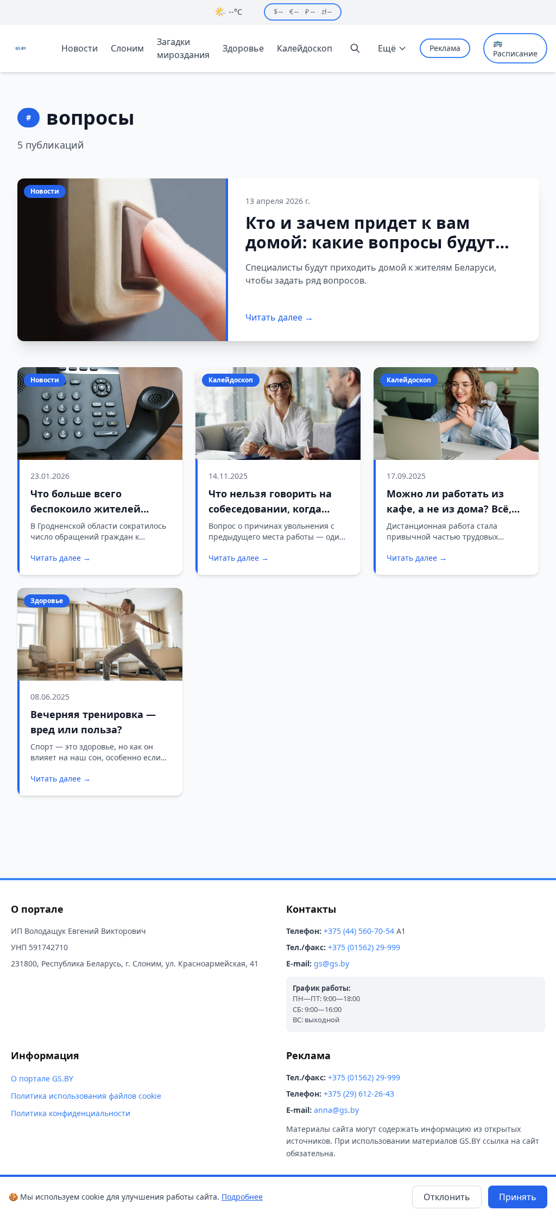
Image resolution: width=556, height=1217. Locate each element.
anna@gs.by (336, 1110)
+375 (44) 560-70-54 (359, 931)
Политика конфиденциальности (70, 1113)
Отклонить (447, 1197)
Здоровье (243, 48)
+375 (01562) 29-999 (364, 947)
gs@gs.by (331, 963)
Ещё (387, 48)
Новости (79, 48)
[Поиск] (355, 48)
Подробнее (242, 1197)
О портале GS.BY (42, 1078)
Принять (517, 1197)
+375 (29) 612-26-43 (359, 1093)
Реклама (444, 48)
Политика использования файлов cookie (86, 1096)
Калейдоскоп (304, 48)
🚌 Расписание (515, 48)
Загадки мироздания (183, 48)
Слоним (127, 48)
